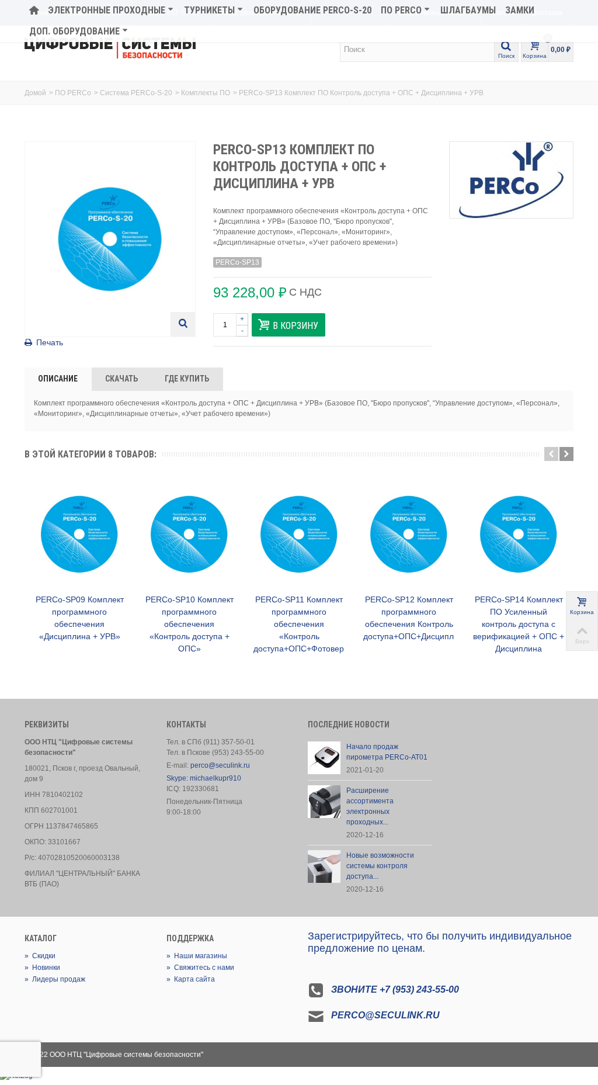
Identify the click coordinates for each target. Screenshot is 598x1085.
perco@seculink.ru (220, 765)
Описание (58, 378)
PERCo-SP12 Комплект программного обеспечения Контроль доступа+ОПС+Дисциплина (408, 618)
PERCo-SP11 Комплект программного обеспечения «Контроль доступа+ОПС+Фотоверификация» (299, 624)
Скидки (40, 956)
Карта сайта (190, 979)
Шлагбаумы (468, 10)
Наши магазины (196, 956)
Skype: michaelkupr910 (203, 778)
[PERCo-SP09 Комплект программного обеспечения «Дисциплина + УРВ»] (79, 534)
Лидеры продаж (55, 979)
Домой (35, 93)
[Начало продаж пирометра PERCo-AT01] (324, 757)
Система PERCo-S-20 (136, 93)
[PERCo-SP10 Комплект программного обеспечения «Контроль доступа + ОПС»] (189, 534)
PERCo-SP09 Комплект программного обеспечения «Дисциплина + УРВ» (80, 618)
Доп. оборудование (74, 31)
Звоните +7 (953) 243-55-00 (395, 989)
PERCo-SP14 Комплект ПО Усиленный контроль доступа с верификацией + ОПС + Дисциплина (518, 624)
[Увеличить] (183, 324)
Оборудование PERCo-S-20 (312, 10)
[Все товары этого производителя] (511, 180)
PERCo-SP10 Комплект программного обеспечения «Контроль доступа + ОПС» (189, 624)
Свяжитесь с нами (200, 967)
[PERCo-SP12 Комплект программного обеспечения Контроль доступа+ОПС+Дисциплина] (409, 534)
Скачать (121, 378)
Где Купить (187, 378)
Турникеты (209, 10)
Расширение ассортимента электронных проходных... (370, 806)
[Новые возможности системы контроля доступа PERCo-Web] (324, 866)
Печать (49, 342)
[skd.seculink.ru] (110, 48)
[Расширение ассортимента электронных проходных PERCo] (324, 801)
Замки (519, 10)
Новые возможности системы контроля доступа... (380, 866)
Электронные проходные (106, 10)
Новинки (42, 967)
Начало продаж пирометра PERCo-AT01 (386, 752)
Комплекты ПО (205, 93)
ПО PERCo (401, 10)
